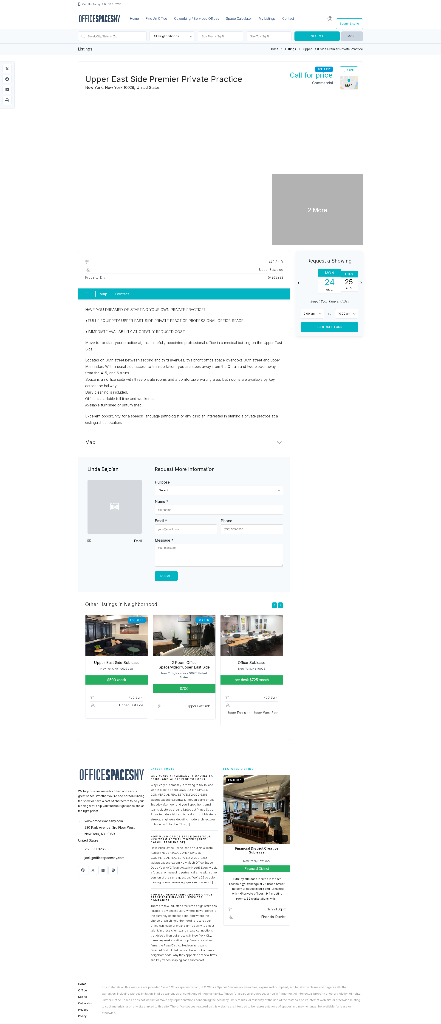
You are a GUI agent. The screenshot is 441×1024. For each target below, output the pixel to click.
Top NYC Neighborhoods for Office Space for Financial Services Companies (182, 897)
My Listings (267, 18)
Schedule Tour (329, 327)
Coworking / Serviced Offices (196, 18)
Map (103, 294)
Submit (166, 576)
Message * (164, 540)
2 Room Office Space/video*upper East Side (184, 664)
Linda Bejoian (103, 469)
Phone (226, 520)
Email (138, 541)
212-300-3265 (95, 849)
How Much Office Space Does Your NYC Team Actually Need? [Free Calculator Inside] (181, 839)
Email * (161, 520)
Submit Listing (349, 23)
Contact (288, 18)
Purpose (162, 482)
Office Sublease (251, 662)
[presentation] (274, 605)
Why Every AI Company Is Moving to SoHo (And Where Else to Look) (182, 778)
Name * (161, 501)
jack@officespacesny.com (104, 858)
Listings (290, 49)
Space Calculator (239, 18)
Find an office (156, 18)
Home (134, 18)
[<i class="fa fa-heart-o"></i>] (276, 838)
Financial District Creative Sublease (256, 850)
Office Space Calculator (85, 997)
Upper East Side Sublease (116, 662)
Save (350, 70)
